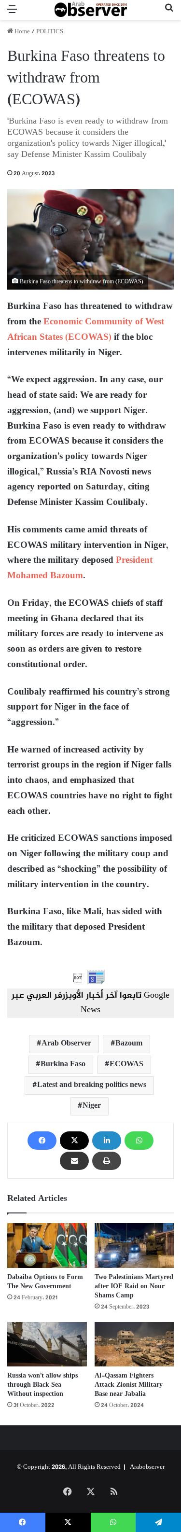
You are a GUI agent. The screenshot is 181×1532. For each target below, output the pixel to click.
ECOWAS (126, 1064)
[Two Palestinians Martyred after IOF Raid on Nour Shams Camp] (134, 1245)
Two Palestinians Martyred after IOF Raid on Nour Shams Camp (134, 1286)
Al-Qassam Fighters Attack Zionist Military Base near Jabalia (129, 1385)
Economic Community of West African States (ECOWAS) (85, 330)
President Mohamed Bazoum (80, 568)
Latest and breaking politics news (91, 1085)
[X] (74, 1140)
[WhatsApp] (139, 1140)
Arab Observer (66, 1043)
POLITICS (49, 32)
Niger (92, 1106)
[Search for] (169, 14)
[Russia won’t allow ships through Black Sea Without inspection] (47, 1344)
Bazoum (128, 1043)
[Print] (106, 1161)
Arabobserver (147, 1467)
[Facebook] (42, 1140)
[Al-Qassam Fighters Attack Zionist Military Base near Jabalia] (134, 1344)
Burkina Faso (63, 1064)
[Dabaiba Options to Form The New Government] (47, 1245)
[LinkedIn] (106, 1140)
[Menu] (12, 14)
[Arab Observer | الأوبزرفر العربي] (91, 10)
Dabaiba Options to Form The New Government (45, 1282)
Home (21, 32)
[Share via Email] (74, 1161)
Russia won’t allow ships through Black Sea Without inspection (42, 1385)
